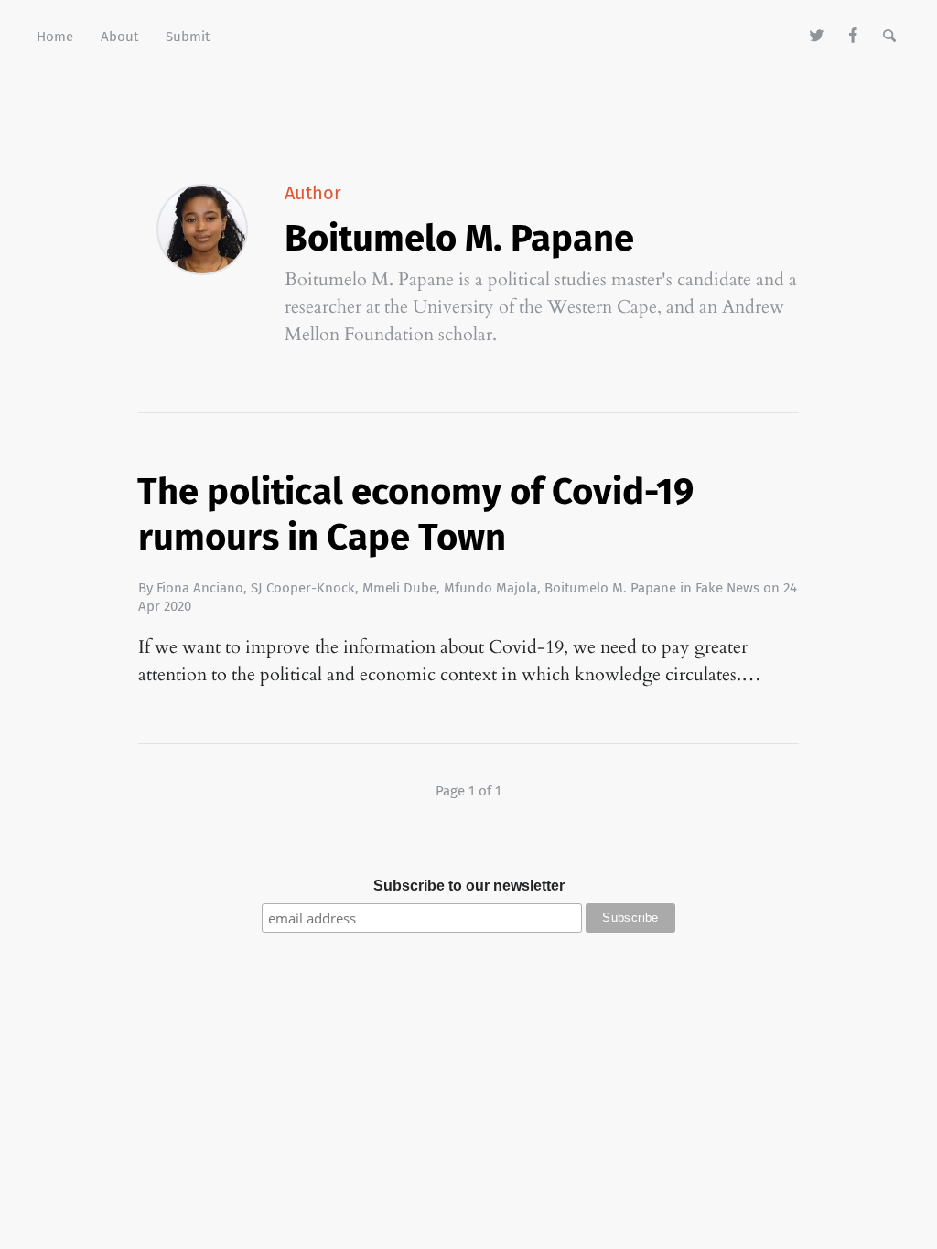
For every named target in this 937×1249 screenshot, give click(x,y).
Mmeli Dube (399, 588)
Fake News (727, 588)
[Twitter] (817, 36)
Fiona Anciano (199, 588)
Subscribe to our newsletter (469, 885)
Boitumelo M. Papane (610, 588)
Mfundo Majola (490, 588)
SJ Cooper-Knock (303, 588)
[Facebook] (853, 36)
